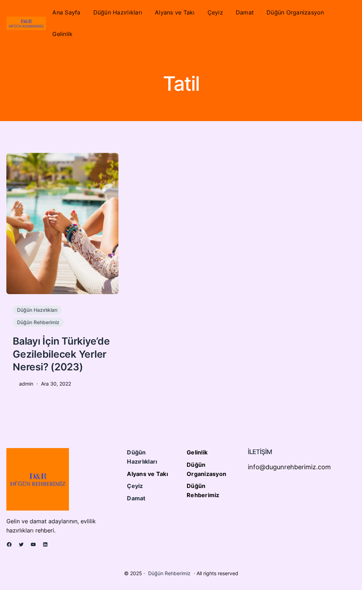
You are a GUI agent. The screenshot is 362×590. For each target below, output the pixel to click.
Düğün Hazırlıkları (37, 310)
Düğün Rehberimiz (38, 322)
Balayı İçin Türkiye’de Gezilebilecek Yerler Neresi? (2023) (61, 354)
